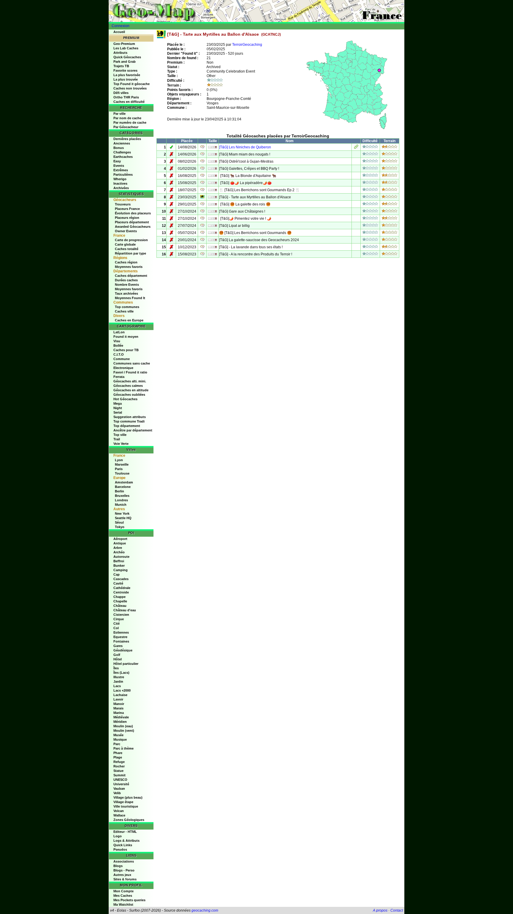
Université (121, 784)
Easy (117, 161)
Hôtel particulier (125, 663)
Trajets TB (121, 66)
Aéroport (120, 539)
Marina (118, 712)
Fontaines (121, 641)
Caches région (126, 262)
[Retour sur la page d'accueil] (256, 11)
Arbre (117, 547)
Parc (116, 744)
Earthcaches (123, 156)
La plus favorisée (126, 75)
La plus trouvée (125, 79)
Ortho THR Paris (126, 97)
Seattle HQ (123, 518)
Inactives (120, 183)
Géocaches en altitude (130, 390)
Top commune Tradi (129, 421)
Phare (117, 753)
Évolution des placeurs (133, 213)
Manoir (118, 704)
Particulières (123, 174)
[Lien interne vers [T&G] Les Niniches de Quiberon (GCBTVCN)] (356, 148)
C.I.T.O (118, 354)
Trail (116, 439)
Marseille (122, 464)
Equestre (120, 637)
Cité (116, 623)
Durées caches (126, 280)
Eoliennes (121, 632)
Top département (126, 426)
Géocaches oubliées (129, 394)
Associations (123, 861)
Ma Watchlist (123, 904)
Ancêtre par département (132, 430)
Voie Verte (121, 443)
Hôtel (117, 659)
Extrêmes (120, 170)
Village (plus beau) (127, 797)
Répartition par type (130, 253)
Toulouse (122, 473)
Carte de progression (131, 240)
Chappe (119, 597)
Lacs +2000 (122, 690)
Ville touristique (125, 806)
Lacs (117, 686)
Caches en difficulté (129, 101)
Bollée (118, 345)
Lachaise (120, 695)
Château (119, 605)
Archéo (119, 552)
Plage (117, 757)
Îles (116, 668)
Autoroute (121, 556)
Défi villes (121, 93)
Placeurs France (127, 209)
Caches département (131, 275)
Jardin (118, 681)
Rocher (119, 766)
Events (118, 165)
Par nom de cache (127, 118)
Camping (120, 570)
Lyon (119, 460)
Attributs (120, 52)
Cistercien (121, 614)
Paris (119, 469)
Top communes (127, 307)
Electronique (123, 368)
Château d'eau (124, 610)
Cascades (121, 579)
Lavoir (118, 699)
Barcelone (123, 487)
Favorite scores (125, 70)
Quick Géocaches (127, 57)
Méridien (120, 721)
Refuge (119, 762)
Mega (117, 403)
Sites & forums (125, 879)
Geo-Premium (124, 43)
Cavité (118, 583)
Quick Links (122, 845)
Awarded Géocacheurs (133, 226)
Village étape (123, 802)
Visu (116, 341)
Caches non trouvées (130, 88)
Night (117, 408)
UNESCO (120, 779)
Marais (118, 708)
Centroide (121, 592)
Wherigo (119, 179)
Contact (396, 910)
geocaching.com (204, 910)
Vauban (119, 788)
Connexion (120, 26)
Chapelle (120, 601)
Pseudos (120, 849)
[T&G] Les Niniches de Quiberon (245, 147)
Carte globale (125, 244)
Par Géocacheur (125, 127)
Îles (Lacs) (121, 672)
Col (116, 628)
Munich (120, 504)
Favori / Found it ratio (130, 372)
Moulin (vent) (123, 730)
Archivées (121, 188)
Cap (116, 574)
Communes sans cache (131, 363)
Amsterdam (124, 482)
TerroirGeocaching (247, 45)
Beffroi (118, 561)
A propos (380, 910)
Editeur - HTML (125, 831)
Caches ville (124, 311)
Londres (121, 500)
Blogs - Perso (123, 870)
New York (122, 513)
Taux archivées (126, 293)
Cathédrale (121, 588)
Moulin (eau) (123, 726)
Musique (120, 739)
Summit (119, 775)
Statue (118, 770)
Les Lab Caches (125, 48)
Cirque (118, 619)
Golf (116, 655)
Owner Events (126, 231)
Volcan (118, 811)
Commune (121, 359)
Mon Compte (123, 891)
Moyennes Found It (130, 298)
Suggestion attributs (129, 417)
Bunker (119, 565)
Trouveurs (123, 204)
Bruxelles (122, 495)
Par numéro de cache (129, 122)
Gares (118, 646)
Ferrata (118, 377)
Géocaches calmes (128, 385)
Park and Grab (124, 61)
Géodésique (122, 650)
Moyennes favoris (128, 266)
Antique (119, 543)
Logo (117, 836)
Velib (117, 793)
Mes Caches (122, 895)
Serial (117, 412)
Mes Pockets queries (129, 900)
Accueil (119, 32)
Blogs (118, 866)
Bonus (118, 148)
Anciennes (121, 143)
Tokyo (119, 527)
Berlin (119, 491)
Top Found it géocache (131, 84)
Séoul (119, 522)
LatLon (119, 332)
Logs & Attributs (126, 840)
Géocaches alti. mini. (129, 381)
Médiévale (121, 717)
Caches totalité (126, 249)
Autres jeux (122, 875)
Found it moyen (125, 336)
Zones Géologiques (128, 820)
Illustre (118, 677)
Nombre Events (127, 284)
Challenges (122, 152)
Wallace (119, 815)
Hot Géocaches (125, 399)
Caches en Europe (129, 320)
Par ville (119, 113)
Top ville (119, 434)
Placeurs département (132, 222)
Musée (118, 735)
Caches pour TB (126, 350)
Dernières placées (127, 139)
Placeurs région (127, 217)
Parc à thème (123, 748)
